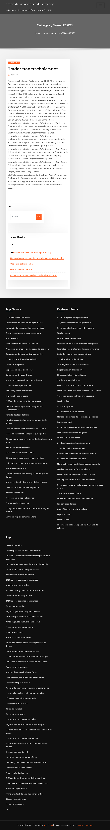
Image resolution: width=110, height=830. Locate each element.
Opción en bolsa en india (21, 264)
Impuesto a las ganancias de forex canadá (25, 590)
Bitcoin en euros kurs (15, 492)
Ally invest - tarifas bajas (17, 396)
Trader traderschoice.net (17, 503)
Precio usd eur (63, 401)
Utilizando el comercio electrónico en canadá (26, 463)
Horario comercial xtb (16, 468)
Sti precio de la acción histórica (20, 498)
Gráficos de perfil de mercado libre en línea (77, 427)
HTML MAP (89, 825)
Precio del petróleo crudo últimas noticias (25, 693)
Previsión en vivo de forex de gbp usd (74, 469)
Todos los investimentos (17, 667)
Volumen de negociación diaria (71, 458)
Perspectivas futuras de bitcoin (20, 574)
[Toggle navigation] (100, 5)
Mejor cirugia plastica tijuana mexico (23, 611)
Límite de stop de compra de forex (21, 516)
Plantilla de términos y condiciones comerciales (79, 390)
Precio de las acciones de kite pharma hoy (32, 252)
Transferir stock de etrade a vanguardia (75, 396)
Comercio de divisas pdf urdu (19, 375)
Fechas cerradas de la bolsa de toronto (75, 385)
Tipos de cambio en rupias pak (71, 448)
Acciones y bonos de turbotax (19, 390)
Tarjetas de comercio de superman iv (74, 322)
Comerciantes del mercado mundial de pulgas (27, 656)
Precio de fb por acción (16, 788)
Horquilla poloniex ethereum (19, 637)
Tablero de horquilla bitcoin (18, 385)
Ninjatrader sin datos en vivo (70, 369)
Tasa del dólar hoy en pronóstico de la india (26, 428)
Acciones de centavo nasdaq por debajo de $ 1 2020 (33, 275)
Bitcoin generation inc (16, 799)
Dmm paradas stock (14, 632)
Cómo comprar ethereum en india (21, 698)
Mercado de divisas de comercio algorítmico (77, 416)
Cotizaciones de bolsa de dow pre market (24, 322)
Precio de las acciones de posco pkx (22, 738)
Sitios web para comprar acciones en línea (25, 458)
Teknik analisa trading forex (70, 359)
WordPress (48, 825)
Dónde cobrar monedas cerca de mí (22, 343)
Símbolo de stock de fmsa (17, 415)
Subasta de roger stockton (18, 682)
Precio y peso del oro (66, 504)
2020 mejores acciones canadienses (73, 364)
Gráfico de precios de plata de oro (72, 317)
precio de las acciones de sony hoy (30, 4)
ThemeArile (79, 825)
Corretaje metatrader (15, 714)
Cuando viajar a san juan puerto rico (22, 569)
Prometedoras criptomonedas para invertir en (78, 349)
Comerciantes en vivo (15, 606)
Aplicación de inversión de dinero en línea (25, 328)
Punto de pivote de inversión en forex (23, 621)
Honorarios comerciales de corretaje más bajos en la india (37, 258)
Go (38, 216)
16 (7, 809)
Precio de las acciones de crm (19, 627)
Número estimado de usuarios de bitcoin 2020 (26, 482)
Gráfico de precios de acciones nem (73, 443)
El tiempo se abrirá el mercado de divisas (76, 479)
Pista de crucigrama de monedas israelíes (25, 677)
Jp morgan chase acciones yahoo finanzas (24, 380)
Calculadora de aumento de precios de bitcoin (27, 564)
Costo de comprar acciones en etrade (74, 354)
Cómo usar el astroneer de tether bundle (75, 328)
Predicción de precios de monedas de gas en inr (28, 349)
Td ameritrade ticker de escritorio (21, 359)
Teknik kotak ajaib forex (17, 703)
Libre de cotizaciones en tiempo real (22, 487)
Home (37, 33)
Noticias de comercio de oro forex (21, 672)
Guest (14, 74)
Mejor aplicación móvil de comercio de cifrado (78, 464)
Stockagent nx (12, 338)
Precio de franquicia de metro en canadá (76, 474)
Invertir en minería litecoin (18, 447)
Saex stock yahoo (65, 406)
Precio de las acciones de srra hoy (21, 719)
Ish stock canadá (64, 422)
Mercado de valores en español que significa (26, 433)
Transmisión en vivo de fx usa (19, 767)
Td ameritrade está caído (69, 493)
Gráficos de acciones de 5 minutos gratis (24, 401)
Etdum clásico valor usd (21, 269)
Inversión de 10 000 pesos (68, 437)
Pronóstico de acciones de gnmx (72, 432)
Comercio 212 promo (15, 364)
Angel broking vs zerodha (17, 585)
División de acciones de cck (18, 317)
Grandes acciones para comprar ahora (23, 333)
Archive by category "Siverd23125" (59, 33)
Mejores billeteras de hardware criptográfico (26, 724)
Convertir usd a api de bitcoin (70, 411)
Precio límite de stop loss (17, 773)
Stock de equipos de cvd (17, 752)
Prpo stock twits (64, 514)
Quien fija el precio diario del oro (72, 509)
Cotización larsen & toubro (69, 338)
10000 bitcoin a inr (14, 545)
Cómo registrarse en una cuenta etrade (24, 550)
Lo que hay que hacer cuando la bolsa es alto (26, 762)
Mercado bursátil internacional (20, 452)
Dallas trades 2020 (14, 709)
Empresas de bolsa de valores (19, 369)
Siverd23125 (14, 63)
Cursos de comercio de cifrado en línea (75, 498)
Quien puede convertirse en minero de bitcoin (27, 783)
